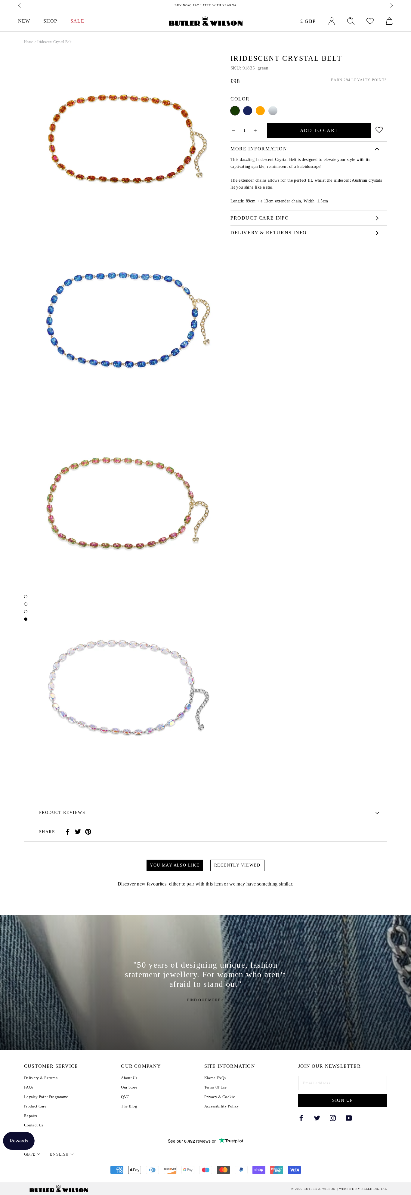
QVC (125, 1097)
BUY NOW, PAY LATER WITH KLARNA (205, 5)
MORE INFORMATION (258, 148)
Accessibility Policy (221, 1106)
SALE (77, 20)
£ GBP (308, 21)
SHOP (50, 20)
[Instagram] (333, 1117)
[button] (379, 129)
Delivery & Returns (40, 1078)
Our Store (129, 1087)
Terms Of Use (215, 1087)
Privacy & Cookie (219, 1097)
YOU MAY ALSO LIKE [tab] (174, 865)
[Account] (331, 21)
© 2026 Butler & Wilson (313, 1188)
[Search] (350, 21)
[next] (391, 5)
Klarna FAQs (215, 1078)
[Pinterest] (88, 832)
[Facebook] (68, 832)
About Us (129, 1078)
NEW (24, 20)
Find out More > (205, 1000)
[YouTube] (349, 1117)
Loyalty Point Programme (46, 1097)
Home (28, 42)
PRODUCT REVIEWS (62, 812)
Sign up (342, 1100)
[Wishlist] (370, 21)
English (59, 1154)
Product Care (35, 1106)
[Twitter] (78, 832)
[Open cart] (389, 21)
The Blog (129, 1106)
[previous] (20, 5)
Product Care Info (259, 217)
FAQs (28, 1087)
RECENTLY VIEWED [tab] (237, 865)
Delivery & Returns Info (268, 232)
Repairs (30, 1115)
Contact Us (33, 1125)
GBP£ (29, 1154)
